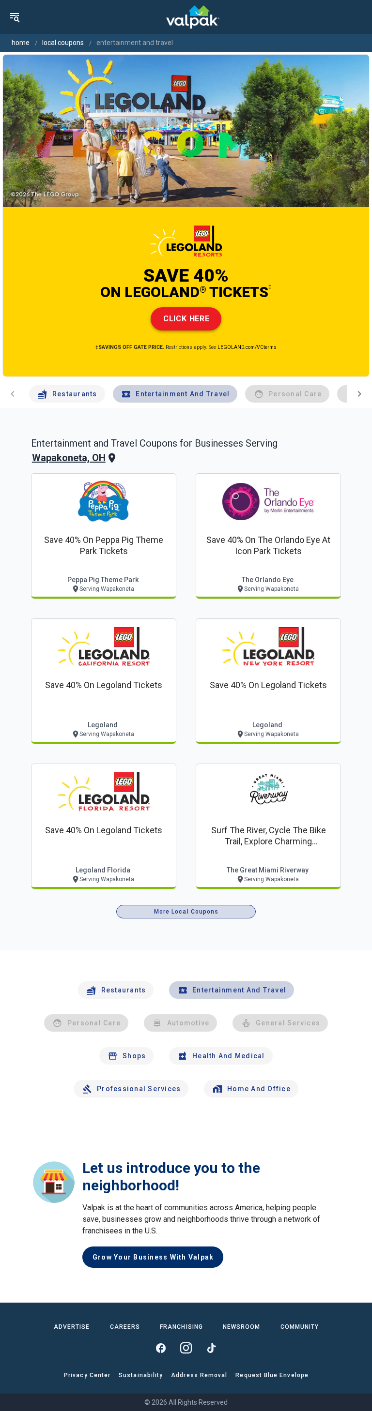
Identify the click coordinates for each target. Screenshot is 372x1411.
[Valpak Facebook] (161, 1348)
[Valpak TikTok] (211, 1348)
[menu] (14, 17)
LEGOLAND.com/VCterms (247, 347)
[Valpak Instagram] (186, 1348)
